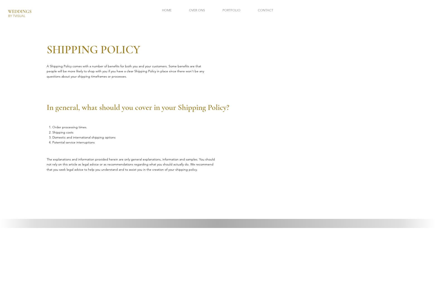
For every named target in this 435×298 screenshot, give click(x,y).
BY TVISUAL (16, 16)
